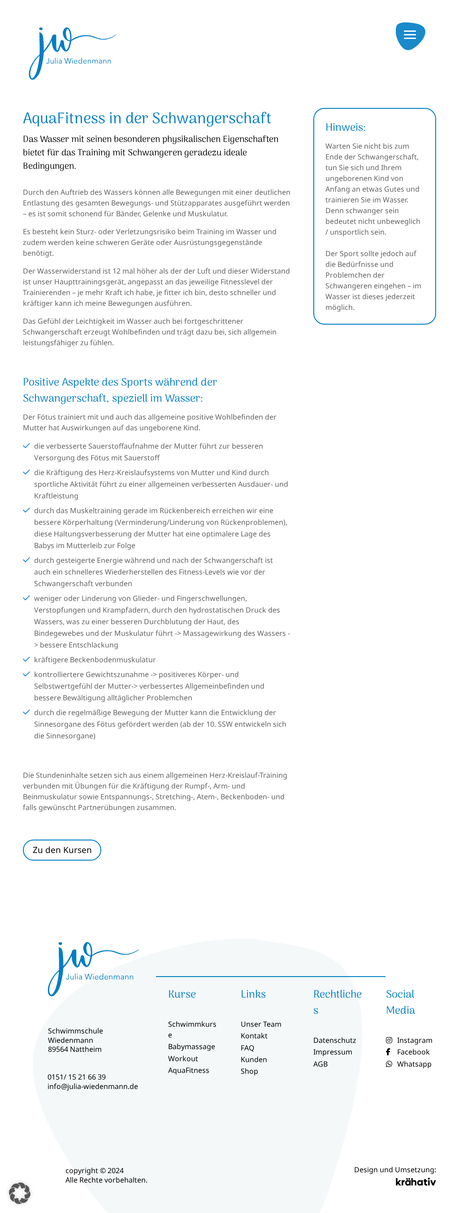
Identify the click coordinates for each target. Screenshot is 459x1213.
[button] (19, 1193)
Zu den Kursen (62, 850)
